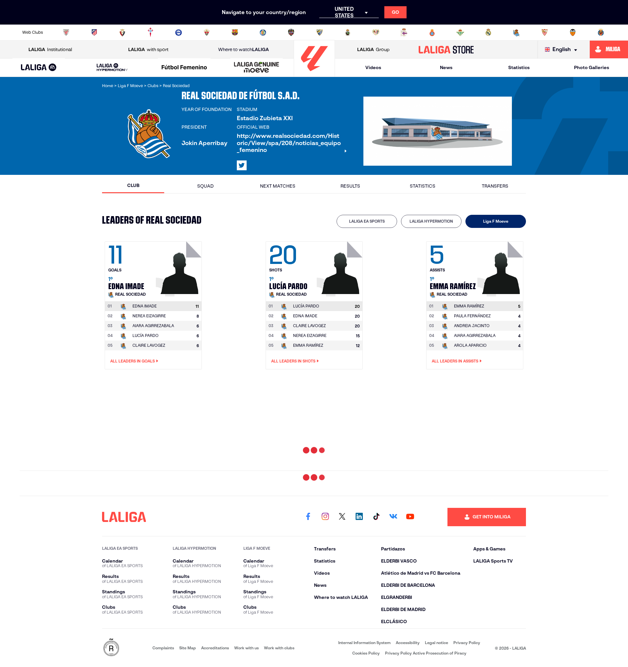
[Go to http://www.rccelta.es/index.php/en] (150, 32)
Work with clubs (279, 648)
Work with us (246, 648)
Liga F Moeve (495, 221)
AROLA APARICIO (470, 345)
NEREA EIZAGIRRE (149, 316)
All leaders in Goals (132, 361)
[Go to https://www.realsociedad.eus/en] (516, 32)
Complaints (163, 648)
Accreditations (215, 648)
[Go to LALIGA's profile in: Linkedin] (359, 517)
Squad (205, 186)
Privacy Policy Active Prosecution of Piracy (425, 653)
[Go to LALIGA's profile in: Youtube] (410, 517)
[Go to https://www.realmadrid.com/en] (488, 32)
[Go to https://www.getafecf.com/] (263, 32)
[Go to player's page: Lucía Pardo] (340, 267)
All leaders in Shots (293, 361)
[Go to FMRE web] (111, 648)
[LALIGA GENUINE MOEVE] (256, 67)
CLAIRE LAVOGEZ (148, 345)
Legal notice (436, 642)
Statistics (519, 67)
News (446, 67)
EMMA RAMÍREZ (308, 345)
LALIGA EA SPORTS (367, 221)
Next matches (277, 186)
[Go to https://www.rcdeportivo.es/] (404, 32)
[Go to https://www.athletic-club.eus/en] (66, 32)
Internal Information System (364, 642)
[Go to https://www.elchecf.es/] (207, 32)
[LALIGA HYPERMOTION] (112, 67)
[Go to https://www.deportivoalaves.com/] (178, 32)
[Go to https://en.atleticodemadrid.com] (94, 32)
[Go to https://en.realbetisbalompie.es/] (460, 32)
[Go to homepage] (314, 74)
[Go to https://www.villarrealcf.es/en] (601, 32)
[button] (39, 68)
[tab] (367, 221)
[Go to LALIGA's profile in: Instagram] (325, 517)
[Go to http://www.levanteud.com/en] (291, 32)
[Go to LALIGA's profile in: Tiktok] (376, 517)
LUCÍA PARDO (145, 335)
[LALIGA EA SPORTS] (39, 67)
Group (373, 49)
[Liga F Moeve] (184, 67)
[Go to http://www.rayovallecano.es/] (376, 32)
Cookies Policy (366, 653)
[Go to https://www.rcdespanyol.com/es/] (432, 32)
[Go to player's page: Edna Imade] (179, 267)
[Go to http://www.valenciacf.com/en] (573, 32)
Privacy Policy (466, 642)
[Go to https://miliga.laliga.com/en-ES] (609, 49)
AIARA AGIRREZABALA (153, 326)
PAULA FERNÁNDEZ (472, 316)
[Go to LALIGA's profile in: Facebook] (308, 517)
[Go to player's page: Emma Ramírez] (501, 267)
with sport (148, 49)
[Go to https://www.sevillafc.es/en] (545, 32)
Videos (373, 67)
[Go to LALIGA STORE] (446, 49)
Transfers (495, 186)
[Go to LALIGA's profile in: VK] (393, 517)
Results (350, 186)
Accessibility (408, 642)
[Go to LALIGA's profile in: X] (242, 165)
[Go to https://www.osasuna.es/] (122, 32)
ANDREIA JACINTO (472, 326)
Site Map (187, 648)
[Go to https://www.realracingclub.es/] (348, 32)
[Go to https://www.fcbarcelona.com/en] (235, 32)
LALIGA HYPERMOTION (431, 221)
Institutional (50, 49)
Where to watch (243, 49)
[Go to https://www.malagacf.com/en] (319, 32)
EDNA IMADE (305, 316)
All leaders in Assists (455, 361)
